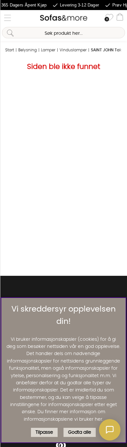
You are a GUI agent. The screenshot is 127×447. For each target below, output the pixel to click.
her (98, 419)
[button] (109, 430)
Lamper (48, 50)
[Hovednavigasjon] (7, 18)
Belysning (27, 50)
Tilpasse (44, 432)
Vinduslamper (73, 50)
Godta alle (79, 432)
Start (9, 50)
